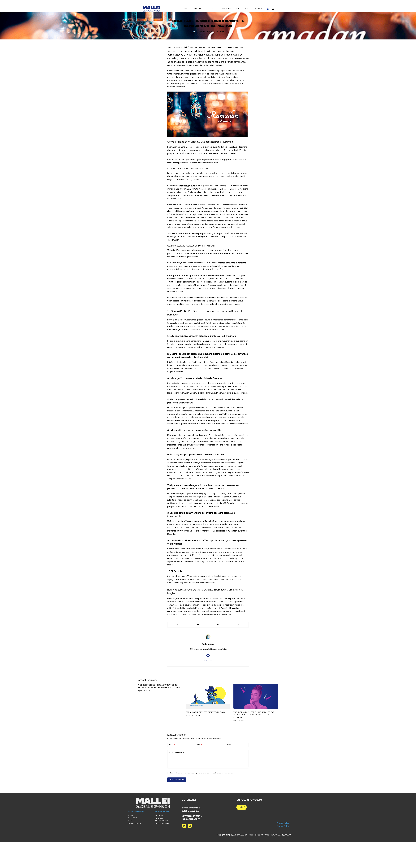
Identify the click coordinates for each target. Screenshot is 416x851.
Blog (238, 9)
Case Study (226, 9)
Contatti (258, 9)
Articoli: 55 (208, 660)
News (247, 9)
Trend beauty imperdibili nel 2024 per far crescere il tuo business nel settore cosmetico (253, 714)
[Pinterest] (218, 624)
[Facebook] (177, 624)
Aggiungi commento (177, 752)
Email (199, 745)
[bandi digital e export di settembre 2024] (208, 696)
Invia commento (177, 779)
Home (186, 9)
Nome (172, 745)
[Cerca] (273, 9)
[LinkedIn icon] (208, 655)
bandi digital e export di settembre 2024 (205, 712)
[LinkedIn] (238, 624)
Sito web (228, 745)
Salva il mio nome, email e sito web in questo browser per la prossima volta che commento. (201, 773)
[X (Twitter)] (198, 624)
